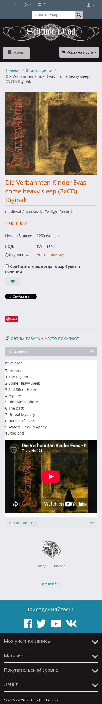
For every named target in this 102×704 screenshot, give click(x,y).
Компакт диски (39, 70)
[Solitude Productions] (51, 32)
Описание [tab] (17, 351)
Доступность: (17, 254)
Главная (13, 70)
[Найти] (79, 15)
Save (13, 319)
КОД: (9, 246)
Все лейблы (51, 583)
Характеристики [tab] (23, 522)
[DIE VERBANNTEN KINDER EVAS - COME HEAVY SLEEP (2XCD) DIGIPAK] (51, 133)
